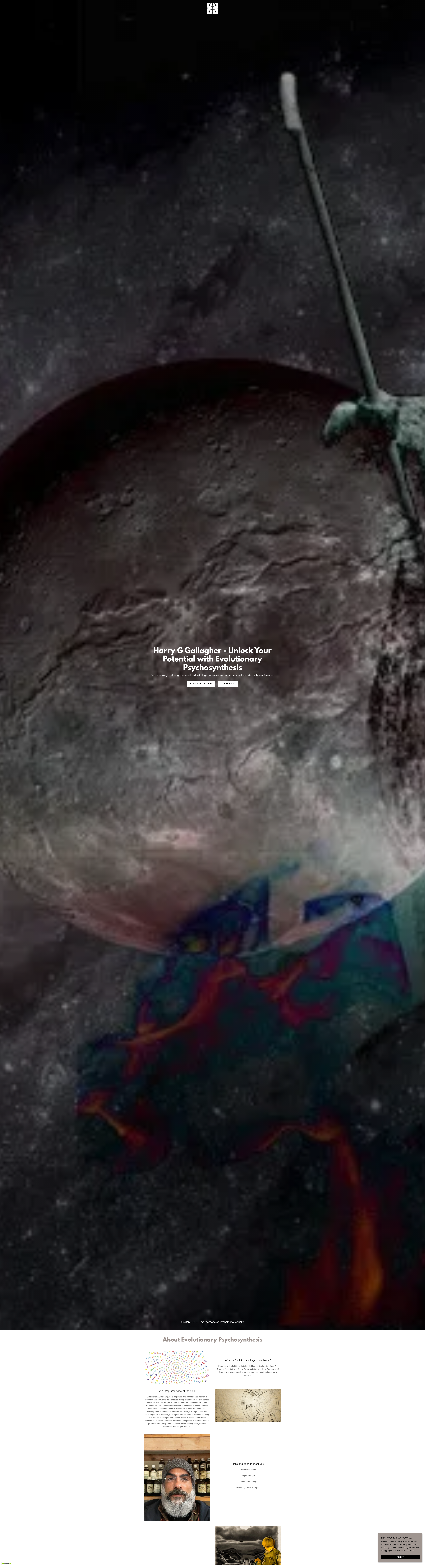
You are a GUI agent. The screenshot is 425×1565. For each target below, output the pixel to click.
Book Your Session (201, 684)
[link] (212, 8)
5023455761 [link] (188, 1321)
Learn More (228, 684)
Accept (400, 1557)
